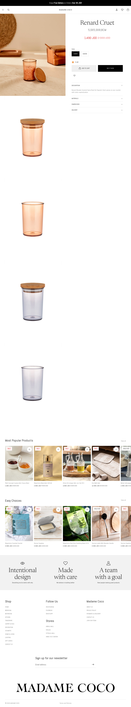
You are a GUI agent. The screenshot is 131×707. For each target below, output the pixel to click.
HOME (7, 607)
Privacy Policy (91, 610)
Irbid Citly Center (52, 637)
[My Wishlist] (122, 10)
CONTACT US (9, 644)
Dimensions (76, 104)
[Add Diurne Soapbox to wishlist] (58, 509)
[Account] (116, 10)
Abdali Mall (50, 626)
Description (76, 85)
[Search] (8, 10)
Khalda (48, 630)
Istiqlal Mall (50, 633)
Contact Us (90, 617)
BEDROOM (8, 610)
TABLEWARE (8, 620)
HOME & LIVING (9, 634)
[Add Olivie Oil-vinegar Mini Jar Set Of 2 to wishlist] (87, 449)
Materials (75, 98)
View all (123, 441)
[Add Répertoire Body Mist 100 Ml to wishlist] (58, 449)
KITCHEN (7, 617)
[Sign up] (93, 664)
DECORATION (9, 627)
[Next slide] (123, 466)
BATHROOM (8, 614)
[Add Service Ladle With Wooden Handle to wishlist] (116, 509)
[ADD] (29, 477)
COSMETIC (8, 631)
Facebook (49, 610)
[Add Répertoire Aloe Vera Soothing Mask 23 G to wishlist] (87, 509)
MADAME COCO (14, 703)
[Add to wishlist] (74, 75)
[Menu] (3, 10)
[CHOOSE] (58, 477)
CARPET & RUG (9, 624)
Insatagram (50, 607)
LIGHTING (8, 637)
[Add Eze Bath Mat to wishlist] (116, 449)
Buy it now (110, 68)
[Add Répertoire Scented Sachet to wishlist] (29, 509)
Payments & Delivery (94, 614)
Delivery (74, 110)
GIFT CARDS (8, 641)
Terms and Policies (66, 703)
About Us (90, 607)
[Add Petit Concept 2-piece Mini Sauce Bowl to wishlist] (29, 449)
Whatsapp (49, 614)
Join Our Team (91, 620)
